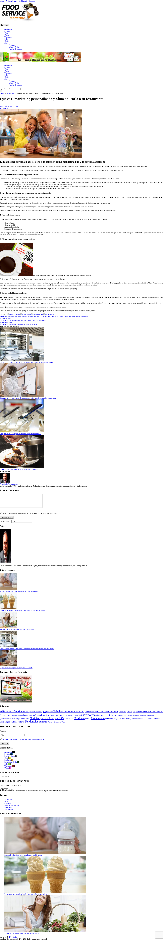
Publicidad (23, 1)
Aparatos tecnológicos (35, 712)
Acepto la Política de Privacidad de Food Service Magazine (23, 739)
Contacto (32, 1)
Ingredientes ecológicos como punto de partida (16, 668)
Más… (6, 43)
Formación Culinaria (72, 715)
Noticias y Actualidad (42, 718)
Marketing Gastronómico (20, 718)
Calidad (88, 712)
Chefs (6, 41)
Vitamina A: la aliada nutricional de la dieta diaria (17, 630)
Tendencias (31, 721)
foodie (44, 715)
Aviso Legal (8, 799)
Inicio (2, 1)
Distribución (149, 711)
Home (2, 93)
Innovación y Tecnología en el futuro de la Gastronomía (19, 469)
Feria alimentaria (18, 715)
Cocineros (113, 711)
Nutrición (59, 718)
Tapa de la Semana (155, 718)
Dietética (139, 712)
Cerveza (94, 712)
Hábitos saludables (124, 715)
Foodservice (52, 715)
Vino (63, 722)
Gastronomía (87, 715)
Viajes (6, 35)
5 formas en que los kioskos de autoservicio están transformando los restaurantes (28, 398)
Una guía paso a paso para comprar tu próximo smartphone (20, 434)
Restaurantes (12, 316)
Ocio (6, 33)
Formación (61, 715)
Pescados (71, 718)
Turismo (43, 721)
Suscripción (8, 809)
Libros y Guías (14, 47)
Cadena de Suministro (73, 711)
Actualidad (8, 29)
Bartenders (49, 712)
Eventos (7, 31)
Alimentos (22, 711)
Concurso (122, 711)
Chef (99, 711)
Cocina (105, 711)
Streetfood (144, 718)
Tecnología (8, 37)
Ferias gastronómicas (32, 715)
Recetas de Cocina (15, 49)
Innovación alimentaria (139, 715)
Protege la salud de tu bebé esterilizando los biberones (19, 591)
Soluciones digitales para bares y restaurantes (52, 316)
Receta (87, 718)
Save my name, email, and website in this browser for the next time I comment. (29, 513)
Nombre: (3, 731)
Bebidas (57, 711)
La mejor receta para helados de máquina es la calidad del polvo (22, 610)
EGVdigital (13, 937)
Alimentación (8, 711)
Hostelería (3, 316)
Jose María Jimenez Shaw (9, 106)
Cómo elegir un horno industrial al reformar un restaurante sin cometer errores (27, 362)
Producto (12, 45)
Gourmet (100, 715)
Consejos (131, 711)
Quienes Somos (11, 1)
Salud (6, 39)
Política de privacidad (12, 805)
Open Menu (4, 25)
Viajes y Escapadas (54, 722)
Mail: (2, 735)
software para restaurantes (27, 316)
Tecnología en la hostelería (78, 316)
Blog (6, 801)
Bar (44, 711)
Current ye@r (5, 521)
